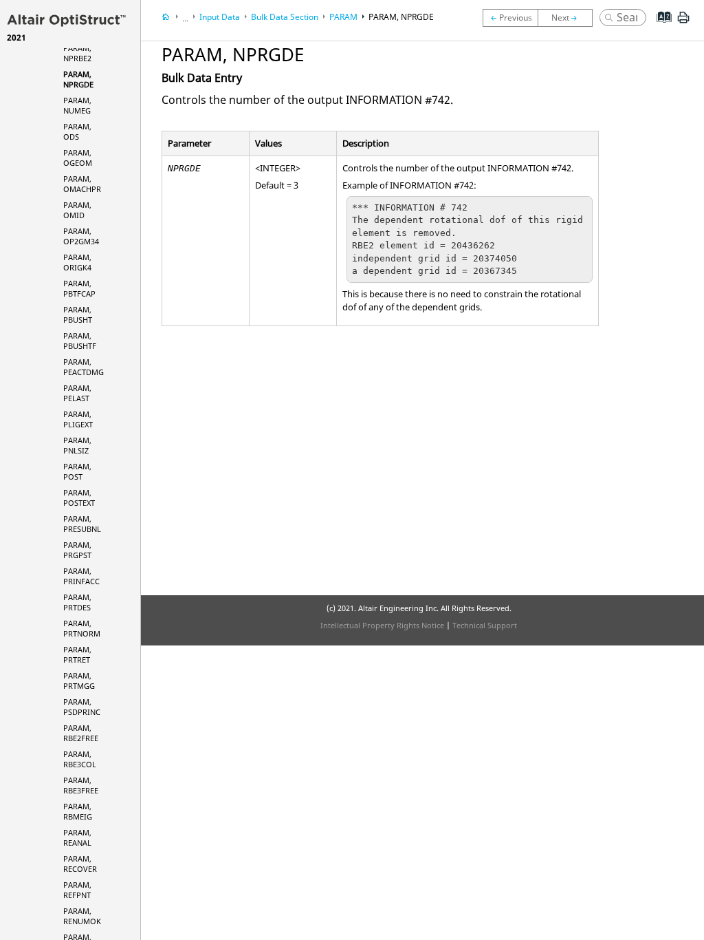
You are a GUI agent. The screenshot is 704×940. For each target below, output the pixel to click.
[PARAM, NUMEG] (569, 18)
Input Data (219, 17)
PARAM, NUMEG (77, 105)
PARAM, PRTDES (77, 602)
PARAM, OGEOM (77, 157)
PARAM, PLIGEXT (78, 419)
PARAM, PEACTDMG (83, 366)
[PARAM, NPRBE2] (510, 18)
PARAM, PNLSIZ (77, 445)
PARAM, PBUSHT (77, 314)
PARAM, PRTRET (77, 654)
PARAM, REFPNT (77, 889)
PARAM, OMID (77, 210)
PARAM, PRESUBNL (82, 523)
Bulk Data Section (284, 17)
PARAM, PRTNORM (81, 628)
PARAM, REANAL (77, 837)
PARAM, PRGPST (77, 550)
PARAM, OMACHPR (82, 183)
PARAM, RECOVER (80, 863)
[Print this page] (683, 23)
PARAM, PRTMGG (79, 680)
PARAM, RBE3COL (79, 759)
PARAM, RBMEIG (77, 811)
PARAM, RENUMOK (82, 916)
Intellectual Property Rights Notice (382, 625)
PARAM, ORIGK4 (77, 262)
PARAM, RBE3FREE (80, 785)
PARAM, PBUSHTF (79, 340)
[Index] (659, 27)
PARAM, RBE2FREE (80, 733)
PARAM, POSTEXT (79, 497)
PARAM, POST (77, 471)
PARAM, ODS (77, 131)
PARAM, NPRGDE (78, 79)
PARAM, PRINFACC (81, 576)
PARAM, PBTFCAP (79, 288)
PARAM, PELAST (77, 393)
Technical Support (484, 625)
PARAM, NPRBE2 (77, 53)
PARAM (343, 17)
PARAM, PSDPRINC (81, 706)
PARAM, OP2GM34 (81, 236)
